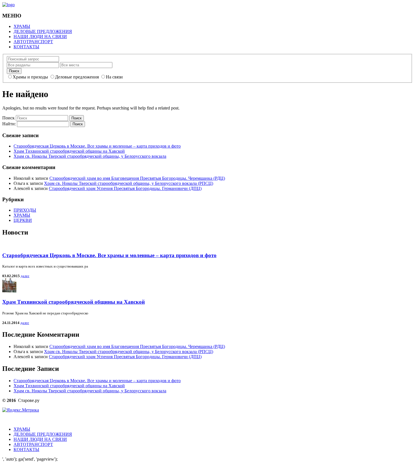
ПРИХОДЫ (25, 210)
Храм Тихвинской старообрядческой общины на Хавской (69, 151)
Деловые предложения (77, 77)
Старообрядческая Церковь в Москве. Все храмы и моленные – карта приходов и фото (97, 146)
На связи (114, 77)
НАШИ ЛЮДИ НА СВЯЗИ (40, 36)
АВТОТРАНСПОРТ (33, 41)
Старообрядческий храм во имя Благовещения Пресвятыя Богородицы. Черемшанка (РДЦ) (137, 178)
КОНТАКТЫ (26, 46)
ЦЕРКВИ (23, 220)
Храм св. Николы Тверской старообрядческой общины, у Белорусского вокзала (90, 156)
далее (25, 276)
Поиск (8, 117)
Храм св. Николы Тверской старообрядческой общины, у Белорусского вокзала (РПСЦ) (128, 183)
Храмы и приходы (30, 77)
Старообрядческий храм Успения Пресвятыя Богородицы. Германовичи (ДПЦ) (125, 188)
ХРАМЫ (22, 26)
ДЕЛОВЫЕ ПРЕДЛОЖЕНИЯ (43, 31)
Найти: (9, 123)
